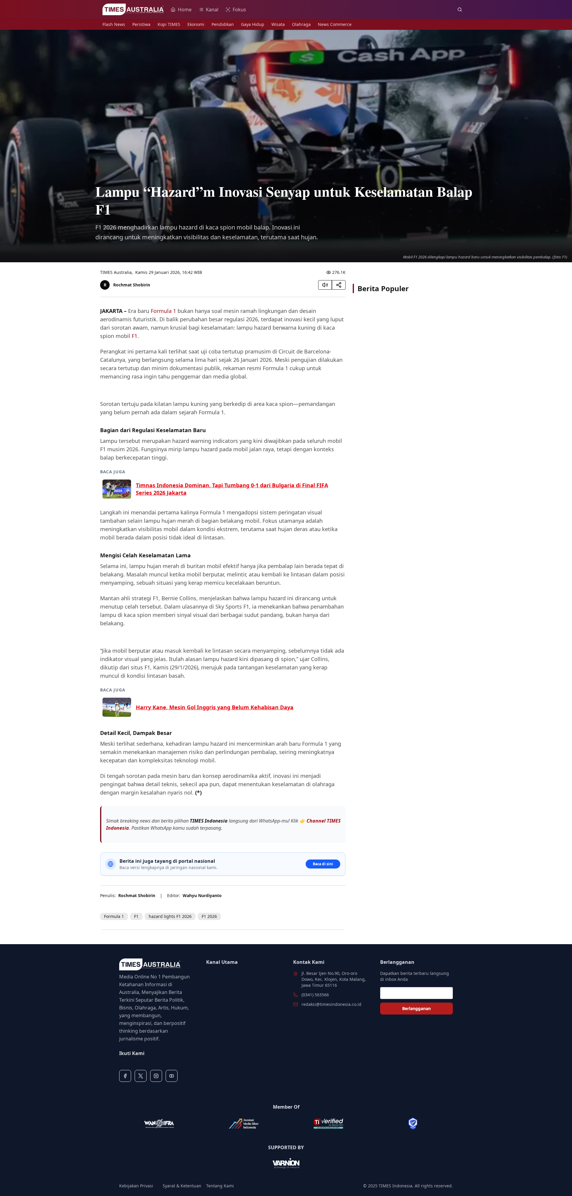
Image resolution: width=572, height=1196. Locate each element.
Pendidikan (223, 24)
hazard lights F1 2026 (170, 916)
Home (185, 9)
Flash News (113, 24)
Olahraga (301, 24)
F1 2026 (209, 916)
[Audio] (325, 285)
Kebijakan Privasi (136, 1186)
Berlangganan (416, 1008)
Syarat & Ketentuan (182, 1186)
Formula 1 (163, 310)
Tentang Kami (220, 1186)
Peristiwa (141, 24)
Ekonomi (195, 24)
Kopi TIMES (169, 24)
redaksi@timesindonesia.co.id (331, 1004)
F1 (134, 335)
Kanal (212, 9)
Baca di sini (323, 863)
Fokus (239, 9)
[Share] (339, 285)
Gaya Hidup (252, 24)
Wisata (278, 24)
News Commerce (335, 24)
